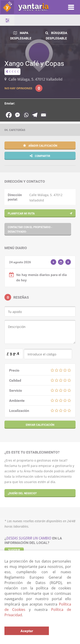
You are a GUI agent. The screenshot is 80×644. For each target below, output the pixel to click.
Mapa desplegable (20, 35)
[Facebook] (9, 115)
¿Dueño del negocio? (22, 493)
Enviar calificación (40, 424)
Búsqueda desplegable (56, 35)
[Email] (43, 115)
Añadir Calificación (42, 145)
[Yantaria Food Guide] (29, 7)
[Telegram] (35, 115)
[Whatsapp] (26, 115)
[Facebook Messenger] (17, 115)
